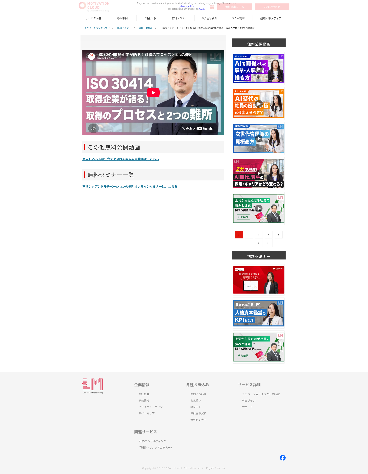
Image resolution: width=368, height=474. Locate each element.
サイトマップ (147, 413)
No (203, 9)
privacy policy (186, 6)
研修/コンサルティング (152, 441)
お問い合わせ (198, 394)
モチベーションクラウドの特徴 (261, 394)
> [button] (259, 242)
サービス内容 (93, 18)
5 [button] (278, 234)
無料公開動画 (146, 27)
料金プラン (248, 400)
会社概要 (144, 394)
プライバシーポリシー (152, 407)
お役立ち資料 (209, 18)
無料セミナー (180, 18)
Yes (200, 9)
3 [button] (258, 234)
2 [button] (248, 234)
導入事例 (122, 18)
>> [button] (268, 242)
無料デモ (195, 407)
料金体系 (150, 18)
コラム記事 (238, 18)
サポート (247, 407)
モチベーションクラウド (97, 27)
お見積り (195, 400)
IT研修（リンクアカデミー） (156, 447)
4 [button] (268, 234)
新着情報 (144, 400)
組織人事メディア (271, 18)
